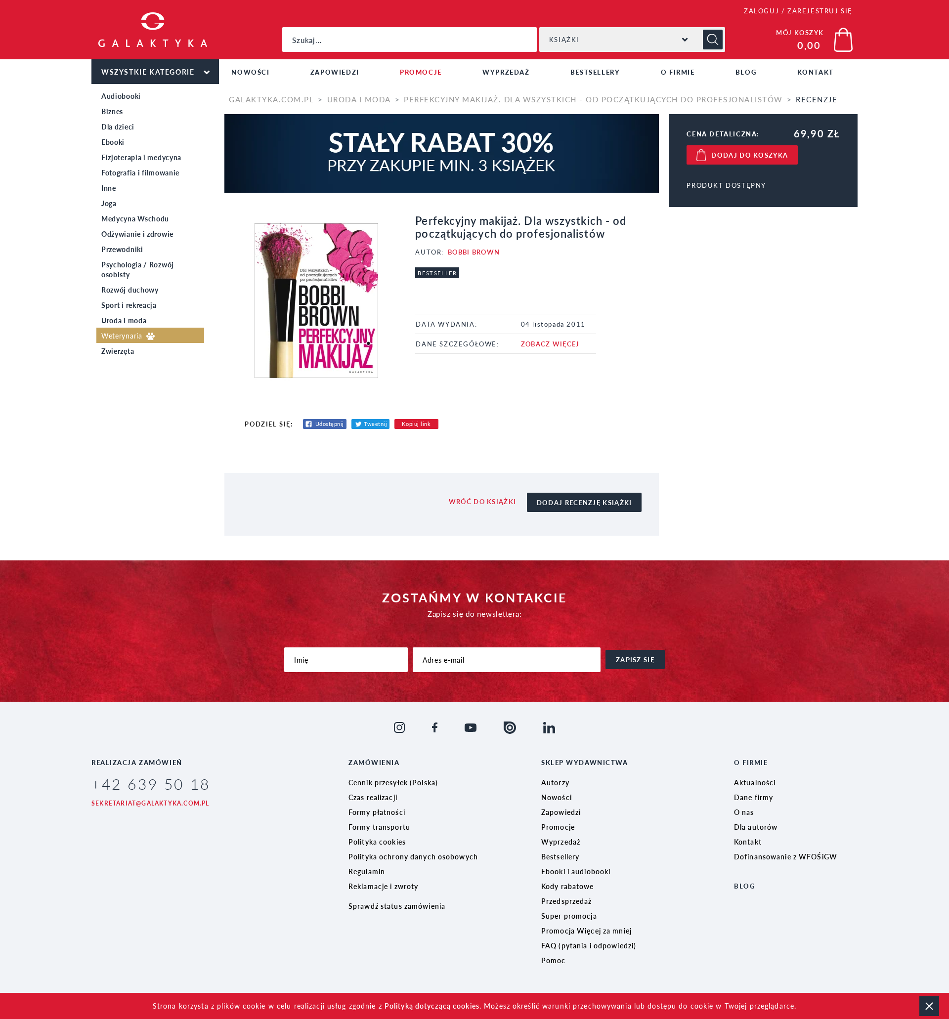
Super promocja (569, 916)
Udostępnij (330, 423)
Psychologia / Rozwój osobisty (137, 269)
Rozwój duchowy (130, 290)
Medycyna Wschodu (135, 218)
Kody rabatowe (567, 886)
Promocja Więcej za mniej (586, 930)
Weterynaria (122, 335)
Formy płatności (376, 812)
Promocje (421, 72)
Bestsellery (595, 72)
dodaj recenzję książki (584, 502)
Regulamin (366, 871)
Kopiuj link (416, 423)
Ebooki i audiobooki (575, 871)
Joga (109, 203)
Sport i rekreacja (129, 305)
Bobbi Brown (474, 251)
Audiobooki (121, 96)
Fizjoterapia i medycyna (141, 157)
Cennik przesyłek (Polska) (393, 782)
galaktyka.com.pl (271, 99)
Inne (108, 188)
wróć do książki (483, 501)
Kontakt (815, 72)
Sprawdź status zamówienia (396, 906)
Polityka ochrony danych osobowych (413, 856)
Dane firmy (753, 797)
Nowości (250, 72)
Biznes (112, 111)
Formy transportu (379, 827)
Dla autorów (755, 827)
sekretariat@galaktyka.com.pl (150, 803)
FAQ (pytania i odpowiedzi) (588, 945)
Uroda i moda (123, 320)
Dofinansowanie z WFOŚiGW (785, 856)
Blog (745, 72)
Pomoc (553, 960)
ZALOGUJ (761, 10)
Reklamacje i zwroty (383, 886)
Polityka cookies (377, 842)
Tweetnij (375, 423)
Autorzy (555, 782)
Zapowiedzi (334, 72)
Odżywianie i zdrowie (137, 234)
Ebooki (113, 142)
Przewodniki (122, 249)
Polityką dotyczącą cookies (432, 1006)
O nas (744, 812)
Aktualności (755, 782)
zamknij (929, 1006)
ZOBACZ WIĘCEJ (550, 343)
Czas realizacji (372, 797)
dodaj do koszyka (749, 155)
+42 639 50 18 (151, 783)
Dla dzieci (117, 126)
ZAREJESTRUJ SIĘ (820, 10)
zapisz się (635, 659)
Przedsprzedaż (566, 901)
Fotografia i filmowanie (140, 172)
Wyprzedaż (505, 72)
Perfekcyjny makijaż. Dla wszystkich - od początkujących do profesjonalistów (593, 99)
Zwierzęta (117, 351)
